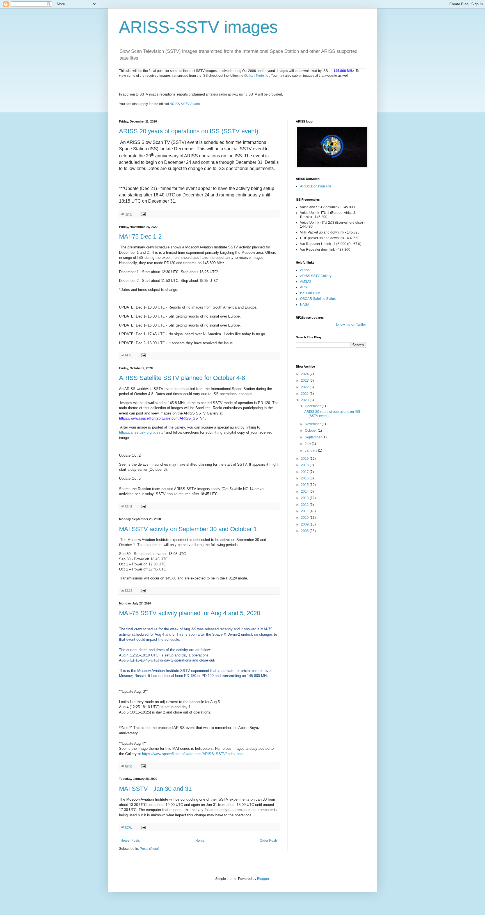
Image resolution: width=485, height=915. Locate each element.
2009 (305, 524)
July (308, 444)
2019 (305, 459)
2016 (305, 478)
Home (200, 840)
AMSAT (305, 282)
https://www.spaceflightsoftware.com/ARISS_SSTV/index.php (192, 754)
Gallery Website (256, 76)
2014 (305, 491)
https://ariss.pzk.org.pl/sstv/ (142, 432)
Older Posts (269, 840)
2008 (305, 531)
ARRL (304, 287)
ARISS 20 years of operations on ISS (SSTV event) (188, 131)
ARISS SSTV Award (185, 104)
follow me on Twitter (351, 325)
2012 (305, 505)
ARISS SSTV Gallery (315, 276)
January (311, 450)
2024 (305, 374)
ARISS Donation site (315, 186)
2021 (305, 394)
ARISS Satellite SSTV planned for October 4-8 (182, 377)
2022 (305, 387)
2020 (305, 400)
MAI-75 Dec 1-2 (140, 236)
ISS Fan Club (310, 293)
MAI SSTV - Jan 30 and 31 (155, 788)
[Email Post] (143, 214)
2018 (305, 465)
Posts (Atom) (149, 849)
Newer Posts (130, 840)
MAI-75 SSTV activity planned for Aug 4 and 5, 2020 (189, 613)
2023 (305, 380)
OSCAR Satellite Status (318, 299)
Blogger (263, 879)
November (313, 424)
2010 (305, 518)
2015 (305, 485)
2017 (305, 472)
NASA (304, 305)
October (311, 430)
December (313, 406)
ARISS (305, 270)
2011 (305, 511)
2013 (305, 498)
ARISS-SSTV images (198, 27)
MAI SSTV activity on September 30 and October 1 (188, 529)
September (313, 437)
